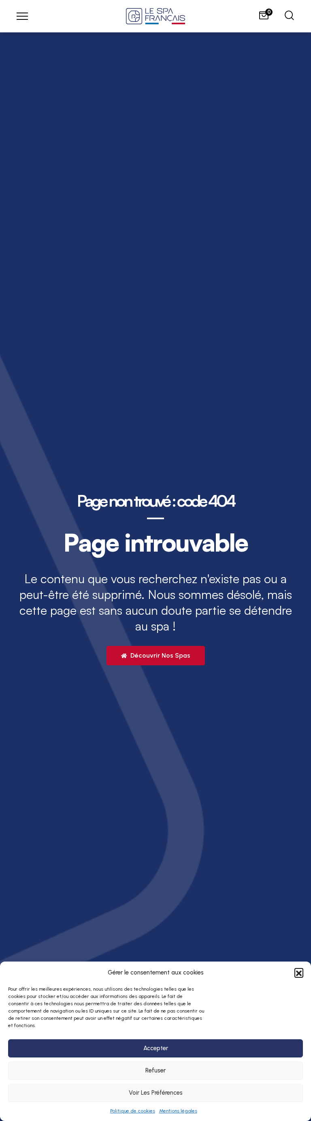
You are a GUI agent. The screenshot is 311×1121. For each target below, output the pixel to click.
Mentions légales (178, 1111)
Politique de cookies (132, 1111)
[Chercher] (289, 16)
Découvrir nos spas (159, 655)
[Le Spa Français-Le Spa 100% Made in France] (155, 16)
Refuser (155, 1070)
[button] (299, 972)
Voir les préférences (156, 1092)
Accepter (155, 1048)
